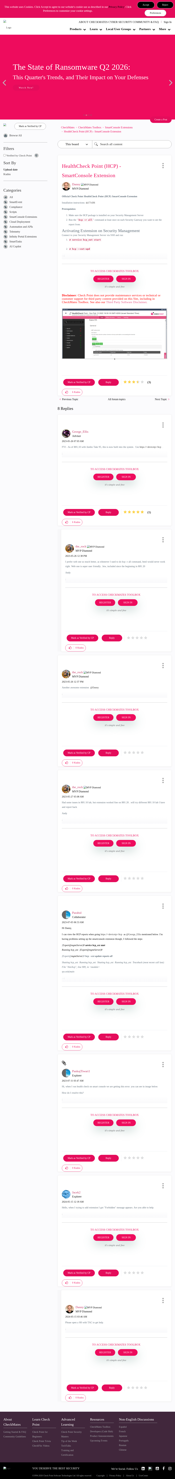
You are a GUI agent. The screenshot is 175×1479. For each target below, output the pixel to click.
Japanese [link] (123, 1436)
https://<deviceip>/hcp (150, 447)
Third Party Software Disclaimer (126, 302)
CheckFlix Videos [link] (40, 1445)
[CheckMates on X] (148, 1468)
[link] (142, 1468)
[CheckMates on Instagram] (168, 1468)
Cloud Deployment (19, 221)
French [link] (122, 1431)
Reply (108, 382)
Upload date (10, 169)
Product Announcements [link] (101, 1436)
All (11, 197)
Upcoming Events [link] (98, 1440)
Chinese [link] (122, 1450)
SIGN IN (126, 279)
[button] (145, 5)
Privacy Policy (116, 6)
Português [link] (124, 1440)
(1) (149, 512)
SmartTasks (15, 241)
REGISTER (103, 279)
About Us (130, 1476)
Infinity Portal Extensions (23, 236)
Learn (94, 29)
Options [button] (167, 129)
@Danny (94, 687)
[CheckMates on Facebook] (162, 1468)
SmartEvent (15, 202)
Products (76, 29)
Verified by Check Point (19, 155)
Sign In (168, 22)
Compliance (15, 207)
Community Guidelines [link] (14, 1436)
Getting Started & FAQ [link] (14, 1432)
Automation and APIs (21, 226)
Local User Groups (118, 29)
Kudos (7, 174)
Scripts (13, 211)
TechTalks (66, 1445)
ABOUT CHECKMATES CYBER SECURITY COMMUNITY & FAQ (119, 22)
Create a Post (160, 119)
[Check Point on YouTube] (156, 1468)
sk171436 (90, 202)
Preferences (155, 13)
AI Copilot (15, 246)
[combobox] (132, 144)
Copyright (100, 1476)
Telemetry (14, 231)
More (162, 29)
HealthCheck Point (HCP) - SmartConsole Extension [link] (92, 131)
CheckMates (68, 127)
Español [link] (123, 1427)
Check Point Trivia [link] (41, 1441)
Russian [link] (122, 1445)
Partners (145, 29)
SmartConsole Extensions (23, 216)
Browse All (15, 135)
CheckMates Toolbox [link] (100, 1427)
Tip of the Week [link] (69, 1441)
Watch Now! (26, 87)
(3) (149, 382)
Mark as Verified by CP (30, 126)
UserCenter (143, 1476)
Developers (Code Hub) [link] (101, 1431)
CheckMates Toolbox (89, 127)
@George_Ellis (133, 934)
